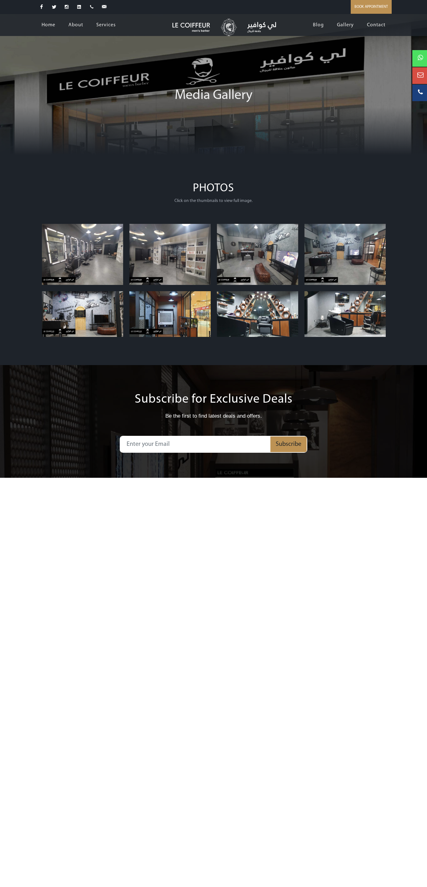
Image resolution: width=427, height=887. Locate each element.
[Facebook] (41, 7)
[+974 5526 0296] (91, 7)
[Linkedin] (79, 7)
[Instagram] (66, 7)
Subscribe (288, 444)
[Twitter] (54, 7)
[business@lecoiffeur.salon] (104, 7)
